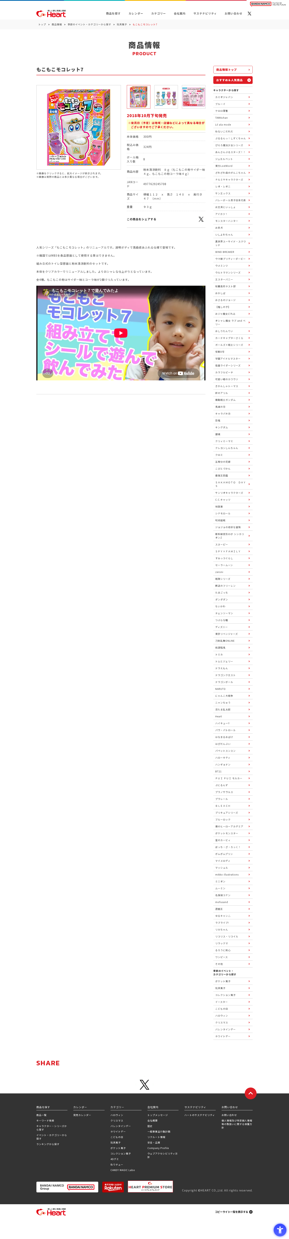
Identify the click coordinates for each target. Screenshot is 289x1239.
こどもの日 (116, 1137)
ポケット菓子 (118, 1148)
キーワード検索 (45, 1120)
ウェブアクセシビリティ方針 (162, 1155)
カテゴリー (158, 13)
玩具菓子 (122, 24)
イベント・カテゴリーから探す (51, 1136)
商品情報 (57, 24)
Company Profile (158, 1148)
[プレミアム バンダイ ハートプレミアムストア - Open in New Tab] (150, 1186)
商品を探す (113, 13)
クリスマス (116, 1120)
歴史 (150, 1126)
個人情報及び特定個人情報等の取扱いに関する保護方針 (237, 1124)
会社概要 (152, 1120)
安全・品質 (153, 1142)
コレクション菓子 (120, 1153)
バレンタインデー (120, 1126)
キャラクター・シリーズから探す (51, 1127)
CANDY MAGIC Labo (122, 1170)
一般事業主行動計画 (158, 1131)
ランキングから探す (47, 1144)
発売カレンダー (82, 1115)
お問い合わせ (229, 1115)
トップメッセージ (157, 1115)
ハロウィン (116, 1115)
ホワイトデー (118, 1131)
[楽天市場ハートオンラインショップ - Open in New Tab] (113, 1187)
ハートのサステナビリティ (199, 1115)
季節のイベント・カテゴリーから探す (89, 24)
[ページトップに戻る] (251, 1093)
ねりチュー (116, 1164)
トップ (42, 24)
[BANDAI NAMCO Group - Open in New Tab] (67, 1187)
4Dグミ (114, 1159)
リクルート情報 (156, 1137)
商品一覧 (41, 1115)
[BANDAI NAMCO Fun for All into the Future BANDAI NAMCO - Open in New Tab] (268, 4)
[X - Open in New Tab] (249, 13)
